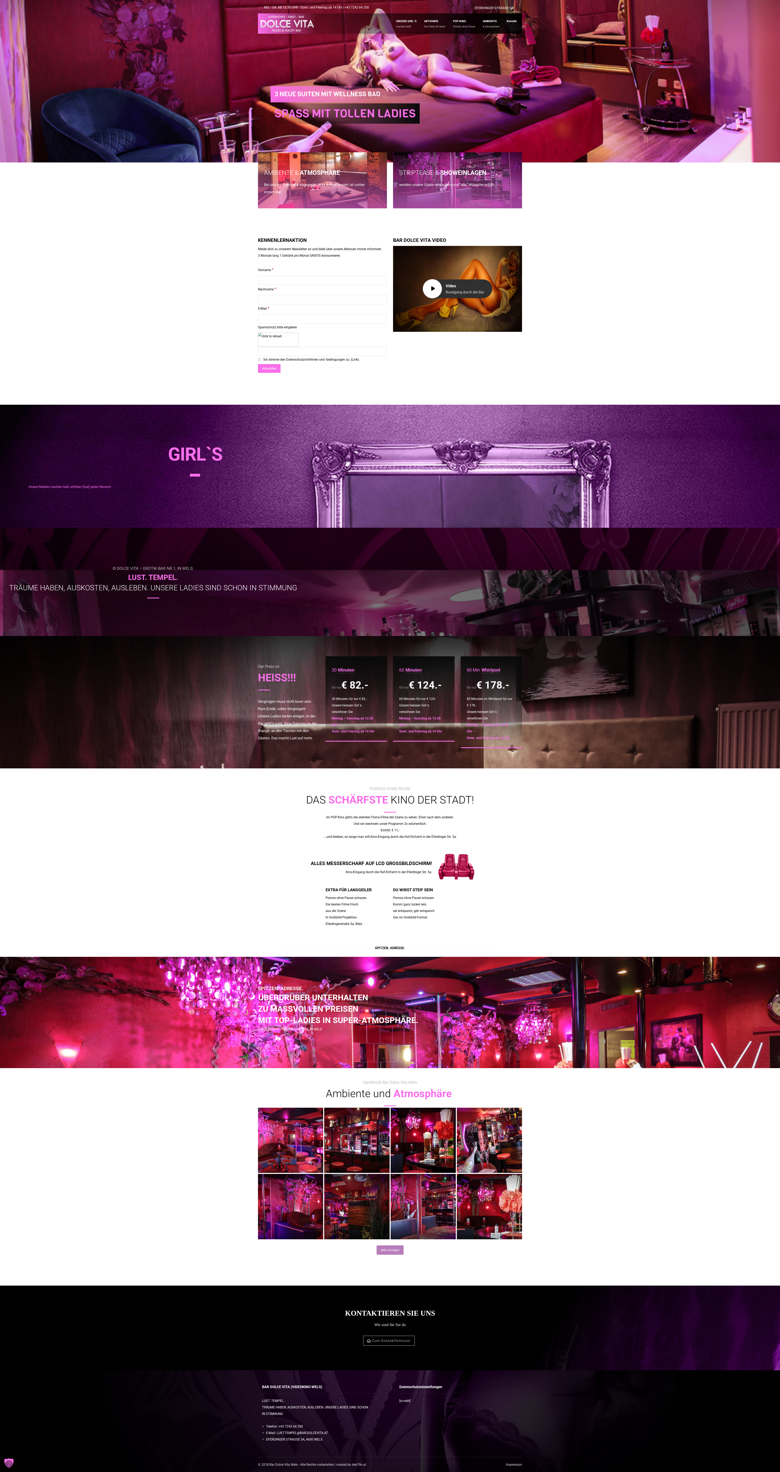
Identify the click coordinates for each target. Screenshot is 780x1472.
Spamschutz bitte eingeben (277, 327)
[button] (9, 1463)
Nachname (267, 289)
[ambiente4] (356, 1206)
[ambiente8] (423, 1206)
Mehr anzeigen (390, 1250)
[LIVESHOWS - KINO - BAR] (286, 23)
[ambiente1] (489, 1140)
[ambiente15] (423, 1140)
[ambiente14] (489, 1206)
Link (355, 359)
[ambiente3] (356, 1140)
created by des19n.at (351, 1465)
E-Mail (264, 308)
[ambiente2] (290, 1140)
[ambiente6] (290, 1206)
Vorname (266, 269)
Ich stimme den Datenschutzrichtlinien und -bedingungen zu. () (311, 359)
